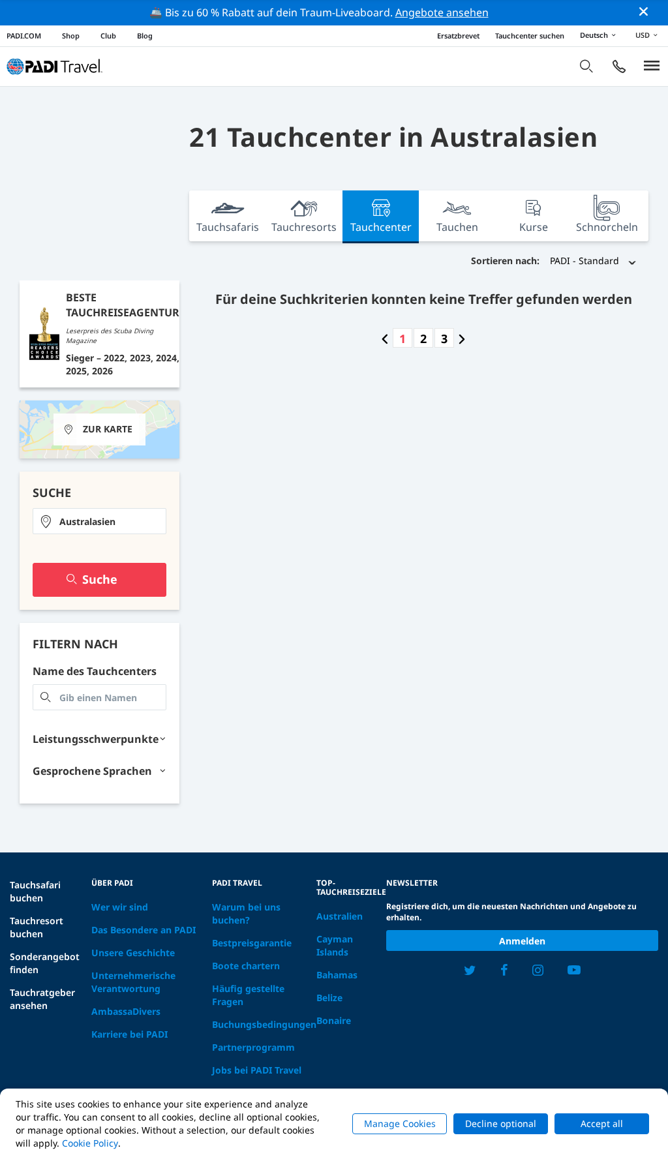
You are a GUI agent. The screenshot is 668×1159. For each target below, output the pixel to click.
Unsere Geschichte (133, 952)
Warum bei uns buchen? (246, 913)
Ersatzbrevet (458, 35)
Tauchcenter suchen (529, 35)
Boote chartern (246, 965)
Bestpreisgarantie (252, 943)
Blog (145, 35)
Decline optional (500, 1123)
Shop (71, 35)
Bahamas (336, 975)
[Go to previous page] (384, 338)
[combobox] (99, 521)
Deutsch (594, 35)
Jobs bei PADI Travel (256, 1070)
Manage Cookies (400, 1123)
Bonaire (333, 1020)
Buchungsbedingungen (264, 1024)
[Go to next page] (461, 338)
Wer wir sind (119, 907)
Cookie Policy (90, 1143)
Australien (339, 916)
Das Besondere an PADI (143, 930)
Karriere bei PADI (129, 1034)
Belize (329, 997)
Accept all (602, 1123)
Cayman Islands (334, 945)
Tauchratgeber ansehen (42, 999)
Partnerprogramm (253, 1047)
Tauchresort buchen (36, 927)
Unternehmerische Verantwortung (133, 982)
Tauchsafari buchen (35, 891)
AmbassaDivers (125, 1011)
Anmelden (522, 941)
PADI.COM (24, 35)
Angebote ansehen (442, 12)
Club (108, 35)
